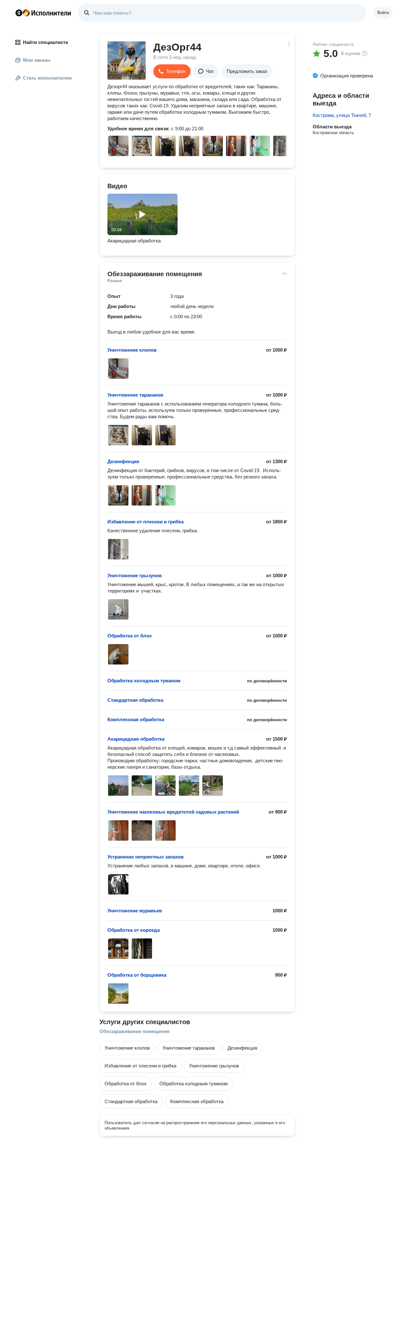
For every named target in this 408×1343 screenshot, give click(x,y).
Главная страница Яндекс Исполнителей (43, 13)
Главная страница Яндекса (18, 13)
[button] (172, 71)
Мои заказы (36, 60)
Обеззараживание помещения (134, 1031)
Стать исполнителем (47, 78)
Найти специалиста (45, 42)
